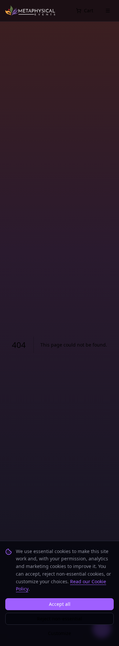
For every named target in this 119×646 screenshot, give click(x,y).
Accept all (59, 604)
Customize (59, 633)
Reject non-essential (59, 618)
